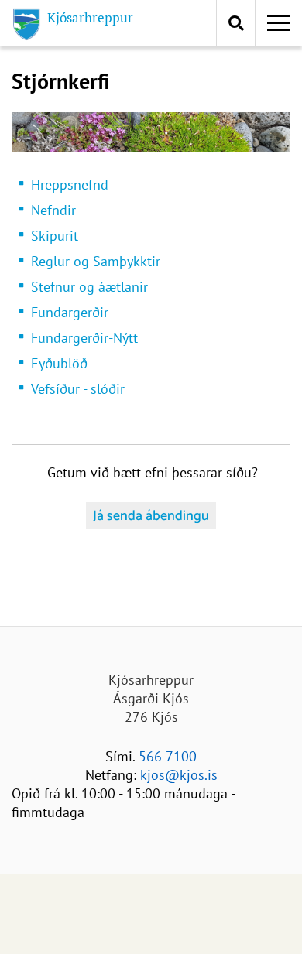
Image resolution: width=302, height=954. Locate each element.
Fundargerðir (69, 312)
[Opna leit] (236, 23)
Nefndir (53, 210)
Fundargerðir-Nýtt (84, 338)
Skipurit (54, 235)
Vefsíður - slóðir (78, 389)
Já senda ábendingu (151, 516)
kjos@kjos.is (179, 775)
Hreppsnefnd (69, 184)
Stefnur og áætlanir (89, 287)
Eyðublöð (59, 363)
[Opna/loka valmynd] (279, 23)
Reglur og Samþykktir (95, 261)
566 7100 (168, 756)
